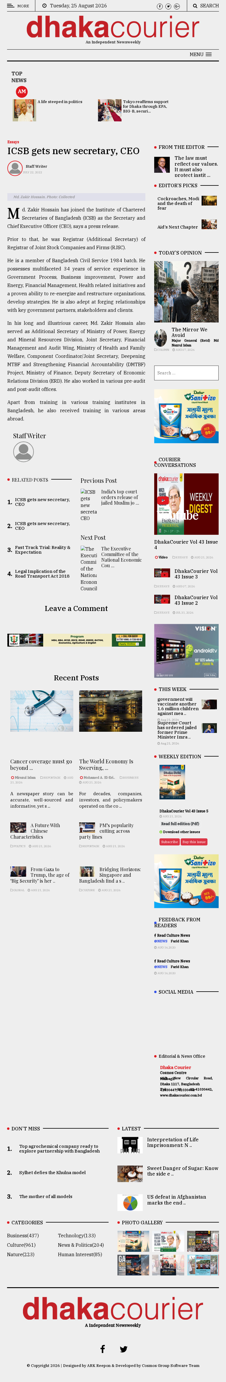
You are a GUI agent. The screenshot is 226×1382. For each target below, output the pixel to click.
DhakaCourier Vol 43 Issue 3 (196, 574)
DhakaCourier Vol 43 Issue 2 (196, 600)
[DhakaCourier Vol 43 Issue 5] (133, 1248)
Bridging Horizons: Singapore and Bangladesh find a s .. (110, 875)
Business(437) (23, 1235)
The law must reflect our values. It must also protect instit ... (196, 166)
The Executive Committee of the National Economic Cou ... (121, 557)
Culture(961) (21, 1245)
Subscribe (169, 842)
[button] (201, 54)
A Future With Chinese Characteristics (35, 831)
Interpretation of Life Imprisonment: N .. (173, 1142)
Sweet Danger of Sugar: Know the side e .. (182, 1171)
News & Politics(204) (81, 1245)
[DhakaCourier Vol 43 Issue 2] (133, 1271)
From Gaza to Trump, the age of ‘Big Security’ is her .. (39, 875)
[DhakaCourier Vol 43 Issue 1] (168, 1271)
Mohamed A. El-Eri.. (99, 777)
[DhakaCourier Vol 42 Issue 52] (203, 1271)
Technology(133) (77, 1235)
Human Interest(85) (80, 1254)
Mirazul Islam (25, 777)
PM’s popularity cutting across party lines (106, 831)
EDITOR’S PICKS (178, 185)
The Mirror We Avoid (189, 332)
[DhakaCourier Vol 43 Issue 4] (168, 1248)
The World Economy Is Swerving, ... (106, 764)
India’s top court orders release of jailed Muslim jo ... (120, 497)
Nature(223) (20, 1254)
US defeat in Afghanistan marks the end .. (176, 1199)
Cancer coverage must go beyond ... (41, 764)
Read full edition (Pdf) (180, 824)
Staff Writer (36, 166)
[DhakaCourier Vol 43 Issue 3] (203, 1248)
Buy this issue (194, 842)
